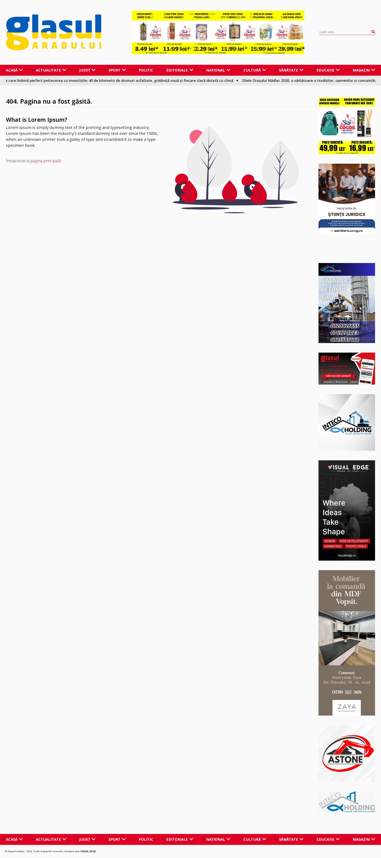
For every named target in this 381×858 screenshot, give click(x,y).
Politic (146, 70)
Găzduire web (72, 851)
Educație (325, 70)
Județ (84, 70)
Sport (114, 70)
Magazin (361, 70)
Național (215, 70)
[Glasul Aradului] (61, 32)
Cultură (252, 70)
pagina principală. (46, 160)
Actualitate (48, 70)
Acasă (11, 70)
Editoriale (177, 70)
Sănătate (288, 70)
